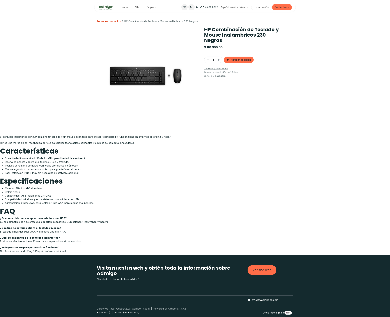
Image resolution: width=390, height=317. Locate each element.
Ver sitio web (262, 270)
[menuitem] (124, 7)
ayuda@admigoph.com (265, 299)
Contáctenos (282, 7)
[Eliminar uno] (207, 60)
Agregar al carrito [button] (240, 59)
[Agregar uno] (219, 60)
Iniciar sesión (261, 7)
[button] (191, 7)
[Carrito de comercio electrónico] (184, 7)
